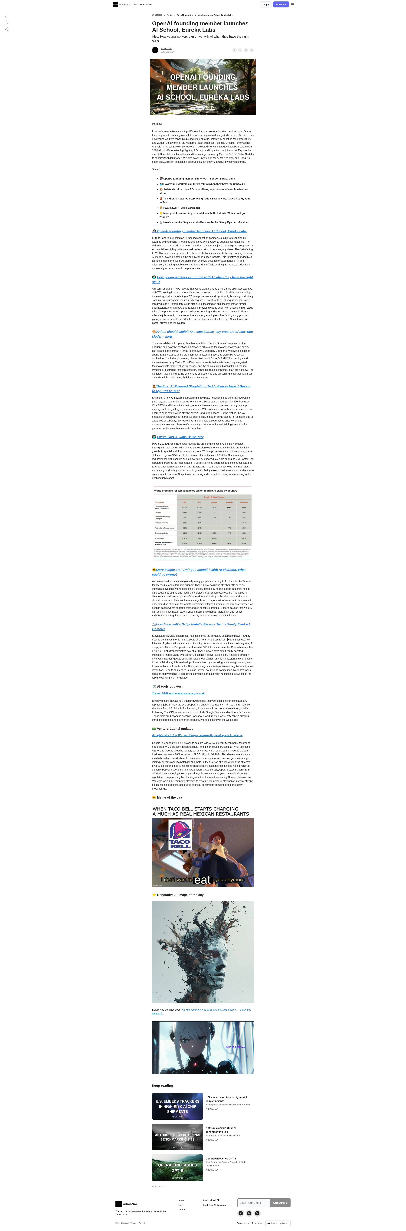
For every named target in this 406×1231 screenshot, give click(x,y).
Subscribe (281, 4)
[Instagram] (257, 1213)
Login (266, 4)
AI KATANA (157, 15)
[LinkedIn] (249, 1213)
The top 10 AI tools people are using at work (178, 693)
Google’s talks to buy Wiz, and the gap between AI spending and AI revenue (197, 735)
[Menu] (292, 4)
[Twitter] (240, 1213)
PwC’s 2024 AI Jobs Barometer (180, 437)
